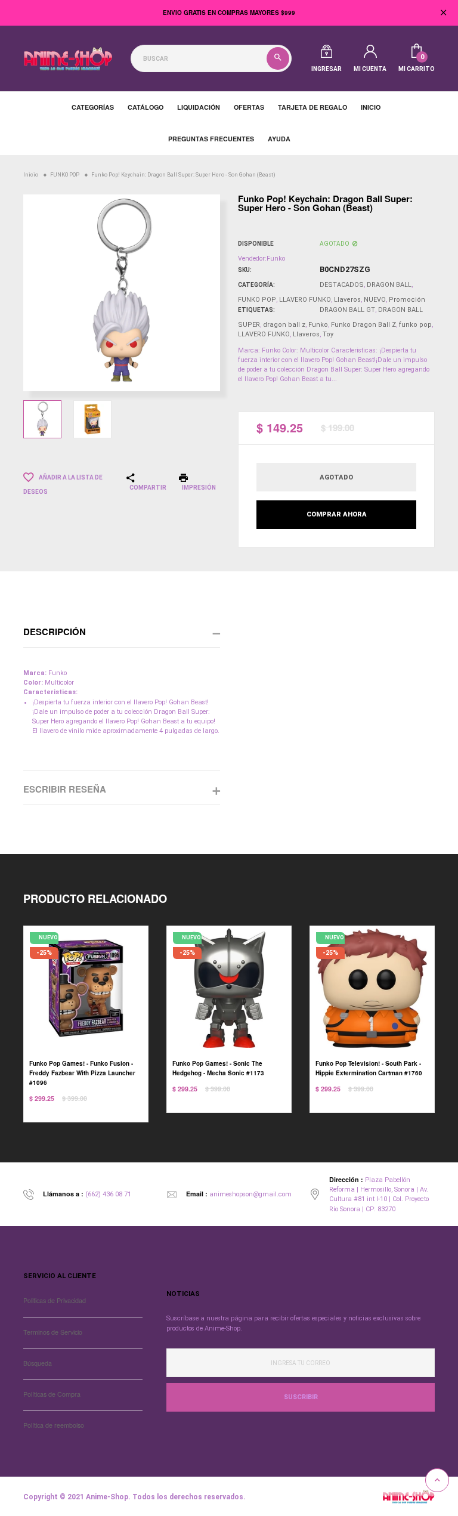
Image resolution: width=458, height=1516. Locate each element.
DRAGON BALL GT (347, 310)
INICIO (370, 107)
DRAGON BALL (389, 285)
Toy (328, 334)
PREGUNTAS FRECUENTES (211, 138)
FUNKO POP (257, 300)
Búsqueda (37, 1363)
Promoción (407, 300)
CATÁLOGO (145, 107)
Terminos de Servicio (52, 1332)
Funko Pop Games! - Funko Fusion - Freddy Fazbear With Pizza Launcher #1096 (82, 1073)
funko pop (415, 325)
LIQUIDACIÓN (198, 107)
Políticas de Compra (52, 1394)
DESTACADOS (342, 285)
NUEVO (375, 300)
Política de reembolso (53, 1425)
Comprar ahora (337, 514)
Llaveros (347, 300)
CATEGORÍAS (93, 107)
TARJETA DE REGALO (312, 107)
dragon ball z (284, 325)
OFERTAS (249, 107)
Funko (318, 325)
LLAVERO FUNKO (305, 300)
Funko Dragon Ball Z (363, 325)
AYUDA (279, 138)
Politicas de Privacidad (54, 1300)
